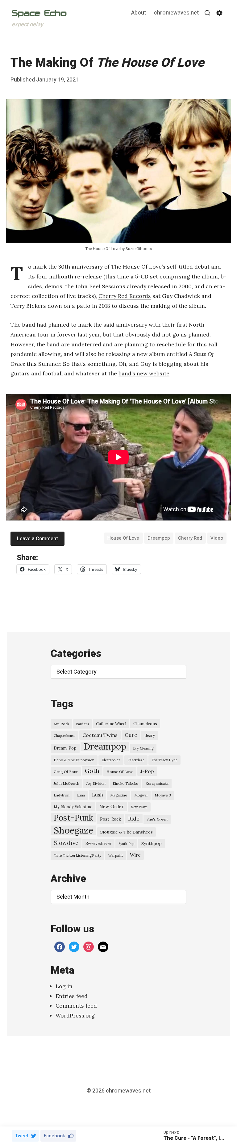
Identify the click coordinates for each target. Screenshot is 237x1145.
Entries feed (72, 996)
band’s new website (143, 373)
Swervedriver (98, 843)
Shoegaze (73, 830)
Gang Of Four (66, 771)
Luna (81, 795)
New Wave (139, 807)
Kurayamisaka (156, 783)
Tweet (21, 1135)
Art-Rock (61, 723)
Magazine (118, 795)
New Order (111, 806)
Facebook (54, 1135)
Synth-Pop (126, 844)
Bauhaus (82, 724)
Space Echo (39, 13)
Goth (92, 771)
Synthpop (151, 843)
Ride (133, 818)
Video (216, 538)
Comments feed (76, 1005)
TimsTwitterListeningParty (77, 855)
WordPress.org (75, 1015)
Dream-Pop (65, 748)
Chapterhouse (64, 735)
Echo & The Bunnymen (74, 760)
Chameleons (145, 723)
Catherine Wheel (111, 723)
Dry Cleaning (143, 748)
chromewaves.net (176, 13)
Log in (64, 986)
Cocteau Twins (100, 735)
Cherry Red (190, 538)
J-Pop (147, 771)
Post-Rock (110, 819)
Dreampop (159, 538)
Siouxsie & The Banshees (126, 832)
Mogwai (141, 795)
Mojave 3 (163, 795)
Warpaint (115, 855)
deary (149, 735)
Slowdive (66, 842)
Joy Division (96, 783)
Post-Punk (73, 817)
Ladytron (61, 795)
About (138, 13)
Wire (135, 855)
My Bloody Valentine (73, 806)
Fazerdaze (135, 760)
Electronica (111, 760)
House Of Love (123, 538)
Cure (131, 735)
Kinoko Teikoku (125, 783)
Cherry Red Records (124, 295)
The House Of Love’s (138, 266)
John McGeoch (66, 783)
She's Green (157, 819)
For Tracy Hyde (164, 760)
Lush (97, 795)
